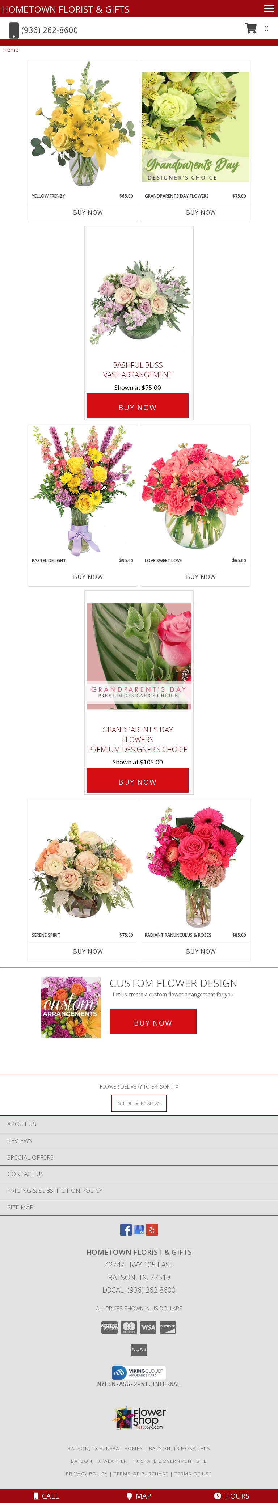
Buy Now (88, 212)
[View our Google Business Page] (139, 1233)
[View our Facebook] (126, 1233)
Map (141, 1496)
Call (48, 1496)
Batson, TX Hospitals (179, 1448)
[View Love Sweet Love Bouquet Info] (195, 491)
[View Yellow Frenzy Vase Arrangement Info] (82, 126)
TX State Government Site (170, 1461)
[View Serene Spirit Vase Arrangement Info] (82, 866)
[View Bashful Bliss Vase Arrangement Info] (139, 291)
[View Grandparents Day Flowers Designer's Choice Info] (195, 127)
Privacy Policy (87, 1473)
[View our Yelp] (152, 1233)
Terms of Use (193, 1473)
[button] (257, 31)
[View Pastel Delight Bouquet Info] (82, 491)
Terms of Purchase (141, 1473)
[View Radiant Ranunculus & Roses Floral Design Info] (195, 866)
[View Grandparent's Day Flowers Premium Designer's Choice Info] (139, 656)
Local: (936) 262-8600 (139, 1290)
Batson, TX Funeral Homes (105, 1448)
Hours (235, 1496)
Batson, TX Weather (99, 1461)
